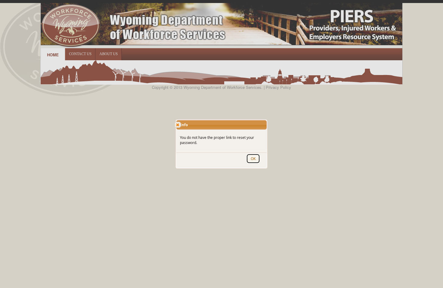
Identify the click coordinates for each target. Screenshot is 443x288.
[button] (177, 125)
